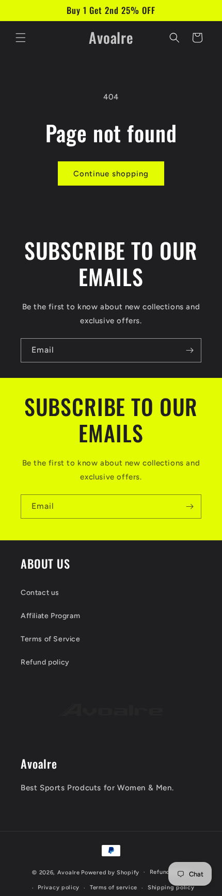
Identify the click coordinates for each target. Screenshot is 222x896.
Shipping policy (171, 887)
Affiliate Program (50, 615)
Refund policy (45, 662)
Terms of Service (51, 639)
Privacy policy (59, 887)
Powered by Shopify (110, 872)
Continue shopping (111, 173)
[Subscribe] (189, 350)
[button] (20, 37)
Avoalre (68, 872)
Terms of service (113, 887)
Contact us (40, 592)
